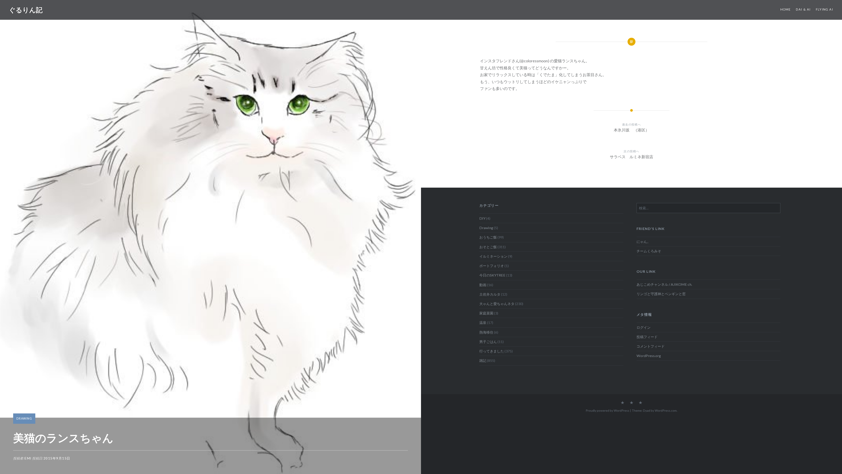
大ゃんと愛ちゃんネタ (496, 304)
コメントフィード (651, 346)
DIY (482, 218)
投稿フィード (647, 337)
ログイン (644, 327)
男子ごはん (488, 341)
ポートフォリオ (491, 266)
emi (28, 458)
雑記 (482, 360)
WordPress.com (666, 410)
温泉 (482, 322)
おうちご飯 (488, 237)
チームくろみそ (649, 251)
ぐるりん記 (26, 9)
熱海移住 (486, 332)
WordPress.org (649, 356)
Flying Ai (824, 9)
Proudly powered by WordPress (607, 410)
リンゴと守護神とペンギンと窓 (661, 294)
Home (785, 9)
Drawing (24, 418)
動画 (482, 285)
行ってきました (491, 351)
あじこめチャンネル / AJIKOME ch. (664, 284)
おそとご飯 (488, 247)
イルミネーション (493, 256)
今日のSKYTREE (492, 275)
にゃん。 (644, 241)
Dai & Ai (803, 9)
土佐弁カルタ (489, 294)
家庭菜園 (486, 313)
